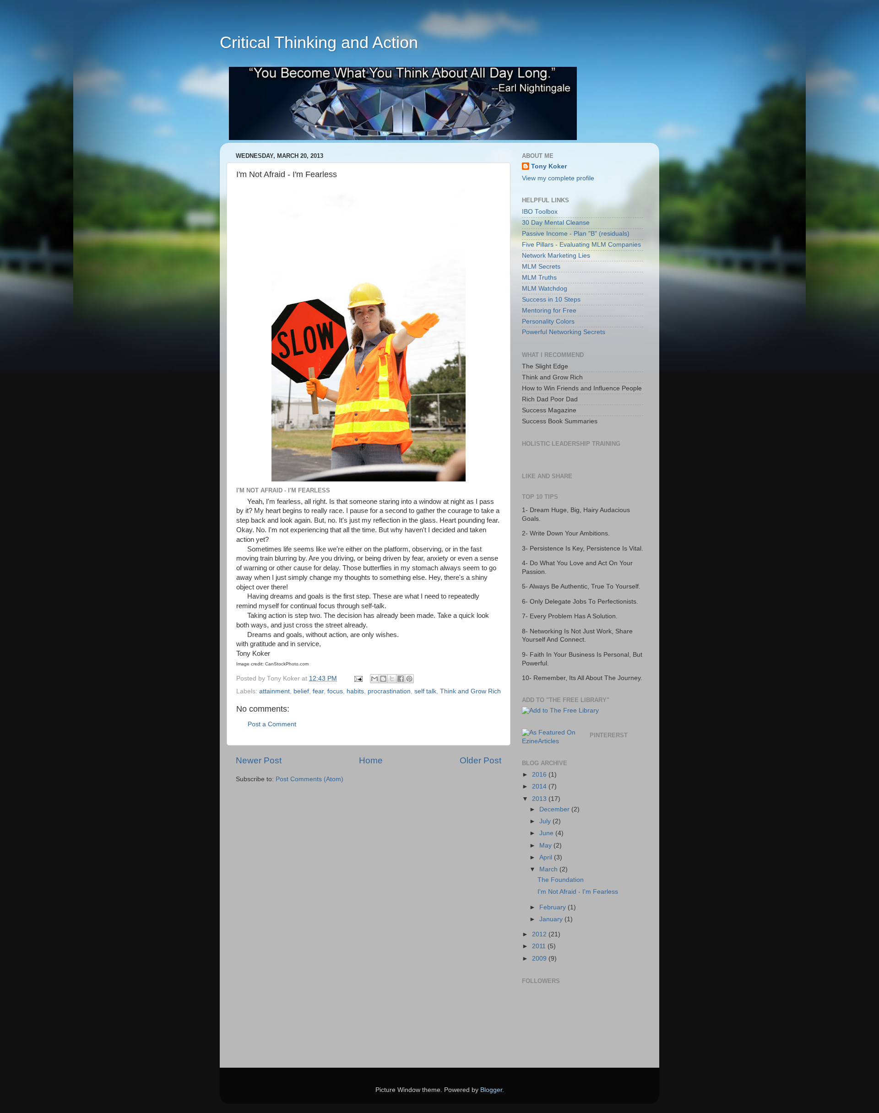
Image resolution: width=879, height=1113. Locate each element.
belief (301, 691)
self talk (425, 691)
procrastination (389, 691)
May (546, 845)
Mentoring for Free (549, 310)
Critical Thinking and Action (319, 42)
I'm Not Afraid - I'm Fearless (577, 891)
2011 (540, 946)
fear (318, 691)
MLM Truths (539, 277)
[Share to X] (391, 678)
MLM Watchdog (544, 288)
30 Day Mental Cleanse (556, 222)
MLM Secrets (541, 266)
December (555, 809)
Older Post (480, 760)
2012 (540, 934)
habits (355, 691)
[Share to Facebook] (400, 678)
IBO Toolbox (540, 211)
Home (371, 760)
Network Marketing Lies (556, 255)
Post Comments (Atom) (309, 779)
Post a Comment (272, 724)
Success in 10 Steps (551, 299)
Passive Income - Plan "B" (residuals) (575, 233)
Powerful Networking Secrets (563, 332)
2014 (540, 786)
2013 (540, 798)
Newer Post (259, 760)
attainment (274, 691)
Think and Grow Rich (470, 691)
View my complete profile (558, 178)
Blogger (491, 1089)
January (551, 919)
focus (335, 691)
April (546, 857)
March (549, 869)
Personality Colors (548, 321)
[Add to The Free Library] (560, 710)
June (547, 833)
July (546, 821)
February (553, 907)
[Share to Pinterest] (409, 678)
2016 (540, 774)
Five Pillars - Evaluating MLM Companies (581, 244)
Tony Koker (549, 166)
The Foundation (560, 879)
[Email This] (374, 678)
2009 (540, 958)
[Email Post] (357, 678)
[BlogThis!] (383, 678)
